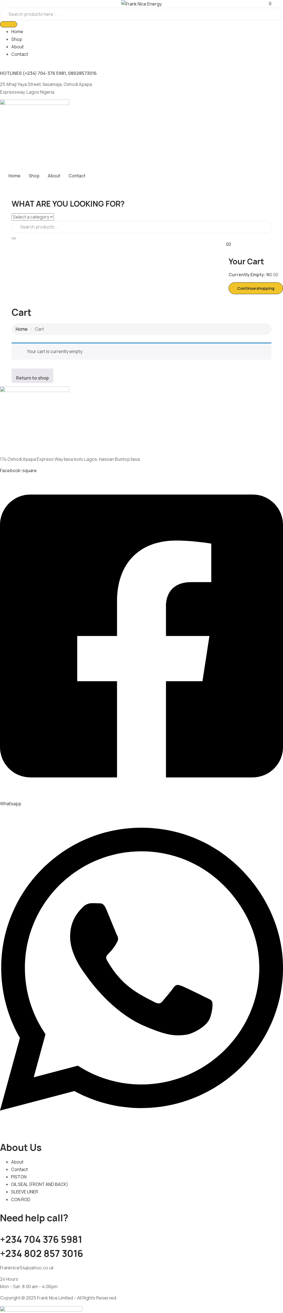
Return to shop (32, 378)
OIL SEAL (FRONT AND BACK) (39, 1184)
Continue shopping (255, 288)
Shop (16, 39)
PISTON (19, 1177)
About (17, 47)
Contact (19, 54)
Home (17, 31)
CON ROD (20, 1199)
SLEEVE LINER (24, 1192)
